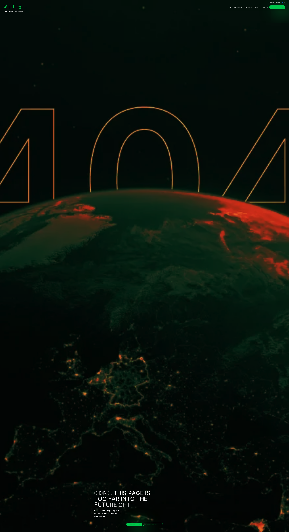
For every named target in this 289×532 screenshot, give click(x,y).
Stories (265, 7)
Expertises (238, 7)
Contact (278, 2)
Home (230, 7)
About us (272, 2)
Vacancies (248, 7)
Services (257, 7)
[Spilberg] (12, 7)
